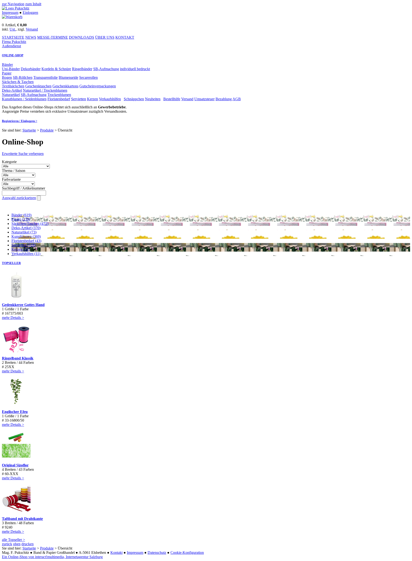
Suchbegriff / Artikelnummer (23, 188)
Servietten (78, 99)
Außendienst (11, 46)
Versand (32, 29)
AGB (236, 99)
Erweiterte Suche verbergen (23, 154)
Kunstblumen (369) (26, 236)
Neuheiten (152, 99)
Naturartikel (11, 95)
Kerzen (92, 99)
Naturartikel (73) (23, 232)
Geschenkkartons (65, 86)
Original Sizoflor (15, 465)
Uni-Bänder (11, 69)
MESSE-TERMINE (52, 37)
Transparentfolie (45, 77)
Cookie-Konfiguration (187, 552)
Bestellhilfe (171, 99)
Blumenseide (68, 77)
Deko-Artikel (12, 90)
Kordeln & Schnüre (56, 69)
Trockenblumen (59, 95)
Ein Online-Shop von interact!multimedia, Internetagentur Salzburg (52, 557)
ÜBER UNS (104, 37)
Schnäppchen (134, 99)
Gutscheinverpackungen (97, 86)
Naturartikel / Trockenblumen (45, 90)
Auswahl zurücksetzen (19, 198)
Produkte (47, 130)
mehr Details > (13, 318)
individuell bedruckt (135, 69)
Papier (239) (20, 219)
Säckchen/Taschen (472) (29, 224)
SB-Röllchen (22, 77)
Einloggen (30, 13)
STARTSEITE (13, 37)
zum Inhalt (33, 4)
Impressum (10, 13)
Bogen (7, 77)
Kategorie (9, 162)
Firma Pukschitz (14, 42)
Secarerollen (88, 77)
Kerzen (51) (20, 249)
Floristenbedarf (58, 99)
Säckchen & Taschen (18, 82)
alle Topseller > (13, 540)
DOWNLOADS (81, 37)
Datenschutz (157, 552)
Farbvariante (11, 179)
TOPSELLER (11, 263)
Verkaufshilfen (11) (25, 254)
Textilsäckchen (13, 86)
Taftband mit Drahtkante (22, 519)
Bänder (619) (21, 215)
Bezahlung (224, 99)
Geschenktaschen (38, 86)
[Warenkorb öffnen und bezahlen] (12, 17)
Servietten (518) (23, 245)
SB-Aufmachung (106, 69)
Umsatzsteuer (204, 99)
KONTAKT (124, 37)
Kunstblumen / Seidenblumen (24, 99)
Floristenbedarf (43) (26, 241)
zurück (7, 544)
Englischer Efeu (15, 412)
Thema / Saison (13, 171)
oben (17, 544)
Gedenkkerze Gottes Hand (23, 305)
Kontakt (116, 552)
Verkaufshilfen (110, 99)
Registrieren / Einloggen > (19, 121)
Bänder (7, 65)
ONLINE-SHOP (12, 55)
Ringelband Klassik (17, 358)
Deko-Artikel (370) (26, 228)
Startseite (29, 130)
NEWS (30, 37)
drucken (27, 544)
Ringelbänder (82, 69)
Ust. (13, 29)
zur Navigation (13, 4)
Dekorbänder (31, 69)
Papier (6, 73)
